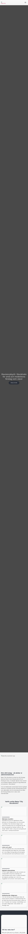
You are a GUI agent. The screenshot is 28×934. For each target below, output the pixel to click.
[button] (25, 2)
